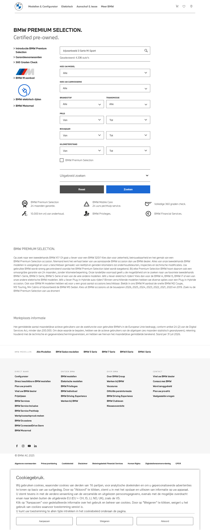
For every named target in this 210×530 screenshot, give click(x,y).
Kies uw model (67, 66)
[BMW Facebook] (17, 446)
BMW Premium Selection (79, 160)
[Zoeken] (146, 51)
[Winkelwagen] (177, 6)
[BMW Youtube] (29, 446)
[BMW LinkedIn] (35, 446)
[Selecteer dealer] (191, 6)
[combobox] (105, 51)
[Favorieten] (184, 6)
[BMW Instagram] (23, 446)
